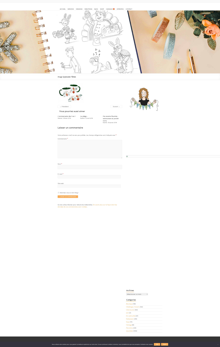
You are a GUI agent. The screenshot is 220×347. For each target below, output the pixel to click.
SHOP (102, 9)
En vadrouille (130, 316)
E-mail (60, 174)
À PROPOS (120, 9)
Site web (61, 183)
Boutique (129, 304)
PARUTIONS (88, 9)
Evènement (130, 319)
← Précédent (64, 106)
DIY (127, 313)
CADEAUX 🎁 (110, 9)
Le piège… (84, 116)
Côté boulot (130, 310)
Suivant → (116, 106)
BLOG (96, 9)
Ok (157, 344)
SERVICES (71, 9)
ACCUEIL (62, 9)
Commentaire (63, 139)
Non (164, 344)
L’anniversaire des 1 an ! (66, 116)
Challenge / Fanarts (133, 307)
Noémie (60, 118)
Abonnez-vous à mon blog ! (69, 193)
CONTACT (129, 9)
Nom (60, 164)
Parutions (129, 328)
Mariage (129, 325)
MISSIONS (79, 9)
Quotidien (129, 331)
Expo (128, 322)
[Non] (218, 344)
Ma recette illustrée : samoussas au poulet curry (111, 118)
